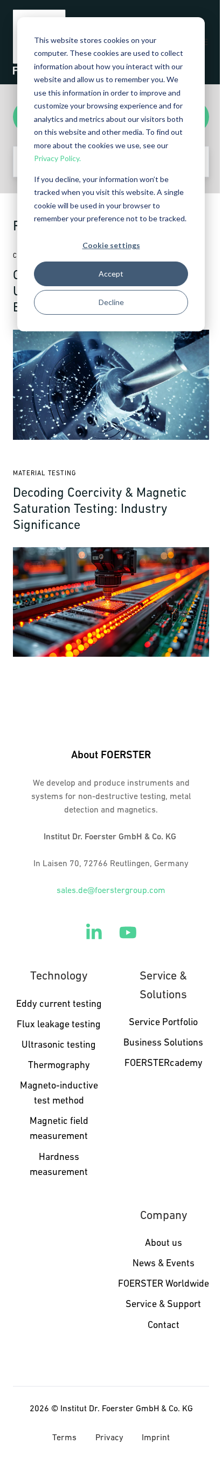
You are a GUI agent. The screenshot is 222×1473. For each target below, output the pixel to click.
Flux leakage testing (59, 1025)
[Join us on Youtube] (128, 932)
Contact (163, 1326)
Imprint (156, 1438)
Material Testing (44, 473)
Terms (64, 1438)
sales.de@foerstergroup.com (111, 891)
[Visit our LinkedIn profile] (94, 932)
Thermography (59, 1066)
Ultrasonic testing (59, 1045)
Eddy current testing (59, 1005)
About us (163, 1244)
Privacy (109, 1438)
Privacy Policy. (57, 158)
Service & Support (163, 1305)
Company (163, 1216)
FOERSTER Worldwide (163, 1284)
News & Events (164, 1264)
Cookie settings (111, 245)
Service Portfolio (163, 1023)
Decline (111, 302)
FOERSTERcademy (163, 1064)
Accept (111, 273)
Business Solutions (163, 1043)
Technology (58, 976)
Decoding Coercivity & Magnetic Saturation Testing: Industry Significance (99, 509)
